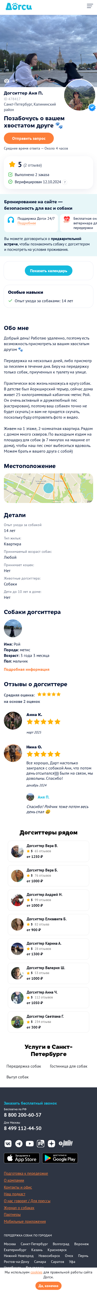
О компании (14, 1180)
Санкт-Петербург (34, 1244)
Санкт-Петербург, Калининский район (30, 107)
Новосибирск (49, 1255)
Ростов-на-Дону (16, 1261)
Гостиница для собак (68, 1066)
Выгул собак (17, 1076)
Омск (69, 1255)
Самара (40, 1261)
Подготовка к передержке (26, 1173)
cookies (36, 1272)
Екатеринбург (15, 1249)
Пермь (83, 1255)
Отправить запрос (29, 138)
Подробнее (27, 223)
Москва (10, 1244)
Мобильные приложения (25, 1221)
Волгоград (61, 1244)
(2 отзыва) (33, 165)
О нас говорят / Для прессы (27, 1200)
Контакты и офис (18, 1187)
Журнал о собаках (19, 1207)
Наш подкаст (14, 1193)
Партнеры (12, 1214)
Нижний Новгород (19, 1255)
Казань (37, 1249)
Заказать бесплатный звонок (30, 1103)
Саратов (57, 1261)
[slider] (49, 695)
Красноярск (57, 1249)
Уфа (72, 1261)
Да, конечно (48, 1285)
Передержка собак (23, 1066)
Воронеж (81, 1244)
